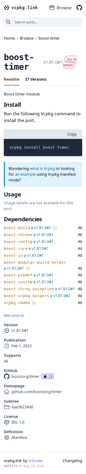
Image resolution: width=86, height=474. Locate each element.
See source (14, 315)
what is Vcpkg (42, 168)
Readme (11, 79)
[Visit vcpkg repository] (79, 7)
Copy (71, 134)
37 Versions (36, 79)
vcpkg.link (24, 7)
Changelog (72, 460)
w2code (35, 460)
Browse (64, 8)
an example (25, 174)
